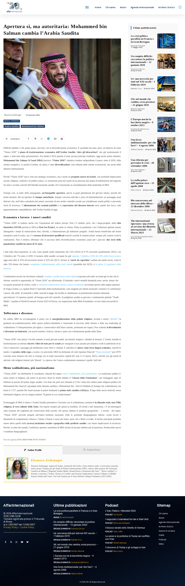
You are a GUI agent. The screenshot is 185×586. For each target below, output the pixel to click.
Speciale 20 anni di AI (61, 528)
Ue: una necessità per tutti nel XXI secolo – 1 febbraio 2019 (143, 81)
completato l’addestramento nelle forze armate (52, 264)
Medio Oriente (11, 121)
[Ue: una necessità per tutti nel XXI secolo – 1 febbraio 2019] (166, 83)
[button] (180, 7)
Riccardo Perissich (138, 46)
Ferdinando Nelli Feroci (140, 129)
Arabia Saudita (12, 126)
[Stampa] (61, 139)
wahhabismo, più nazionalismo (83, 373)
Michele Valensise (138, 109)
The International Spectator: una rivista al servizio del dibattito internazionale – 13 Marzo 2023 (143, 226)
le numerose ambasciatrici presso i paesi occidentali (60, 284)
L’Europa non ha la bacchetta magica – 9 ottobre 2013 (142, 122)
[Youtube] (22, 542)
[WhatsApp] (42, 139)
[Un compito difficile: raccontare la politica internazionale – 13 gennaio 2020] (166, 61)
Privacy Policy (10, 527)
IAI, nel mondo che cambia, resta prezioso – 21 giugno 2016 (143, 102)
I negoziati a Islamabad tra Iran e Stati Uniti (126, 519)
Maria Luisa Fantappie (121, 523)
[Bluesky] (27, 542)
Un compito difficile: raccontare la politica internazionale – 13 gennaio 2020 (142, 60)
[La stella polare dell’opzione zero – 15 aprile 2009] (166, 185)
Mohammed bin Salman (33, 126)
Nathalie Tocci (136, 88)
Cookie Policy (27, 527)
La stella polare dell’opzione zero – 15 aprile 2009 (142, 183)
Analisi (56, 517)
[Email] (55, 139)
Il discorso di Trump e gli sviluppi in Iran (125, 547)
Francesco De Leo (138, 69)
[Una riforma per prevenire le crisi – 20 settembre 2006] (166, 164)
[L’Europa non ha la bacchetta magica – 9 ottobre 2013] (166, 124)
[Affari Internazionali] (25, 7)
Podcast (109, 514)
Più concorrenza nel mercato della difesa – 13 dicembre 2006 (142, 203)
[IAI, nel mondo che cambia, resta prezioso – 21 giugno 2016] (166, 104)
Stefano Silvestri (137, 149)
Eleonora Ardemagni (12, 115)
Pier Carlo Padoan (138, 170)
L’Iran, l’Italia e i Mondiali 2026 (120, 510)
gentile (114, 319)
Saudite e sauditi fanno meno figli (59, 276)
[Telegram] (48, 139)
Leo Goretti (135, 236)
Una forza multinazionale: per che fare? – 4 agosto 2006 (143, 142)
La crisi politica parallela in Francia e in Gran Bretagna (142, 39)
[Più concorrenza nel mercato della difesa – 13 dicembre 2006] (166, 205)
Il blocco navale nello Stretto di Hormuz (125, 527)
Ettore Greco (136, 190)
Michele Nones (136, 210)
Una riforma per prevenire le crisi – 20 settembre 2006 (142, 163)
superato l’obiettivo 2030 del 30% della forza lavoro (96, 256)
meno (66, 373)
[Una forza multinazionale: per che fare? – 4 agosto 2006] (166, 144)
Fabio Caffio (118, 531)
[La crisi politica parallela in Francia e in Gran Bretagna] (166, 40)
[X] (35, 139)
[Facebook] (28, 139)
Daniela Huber (147, 236)
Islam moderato (104, 352)
